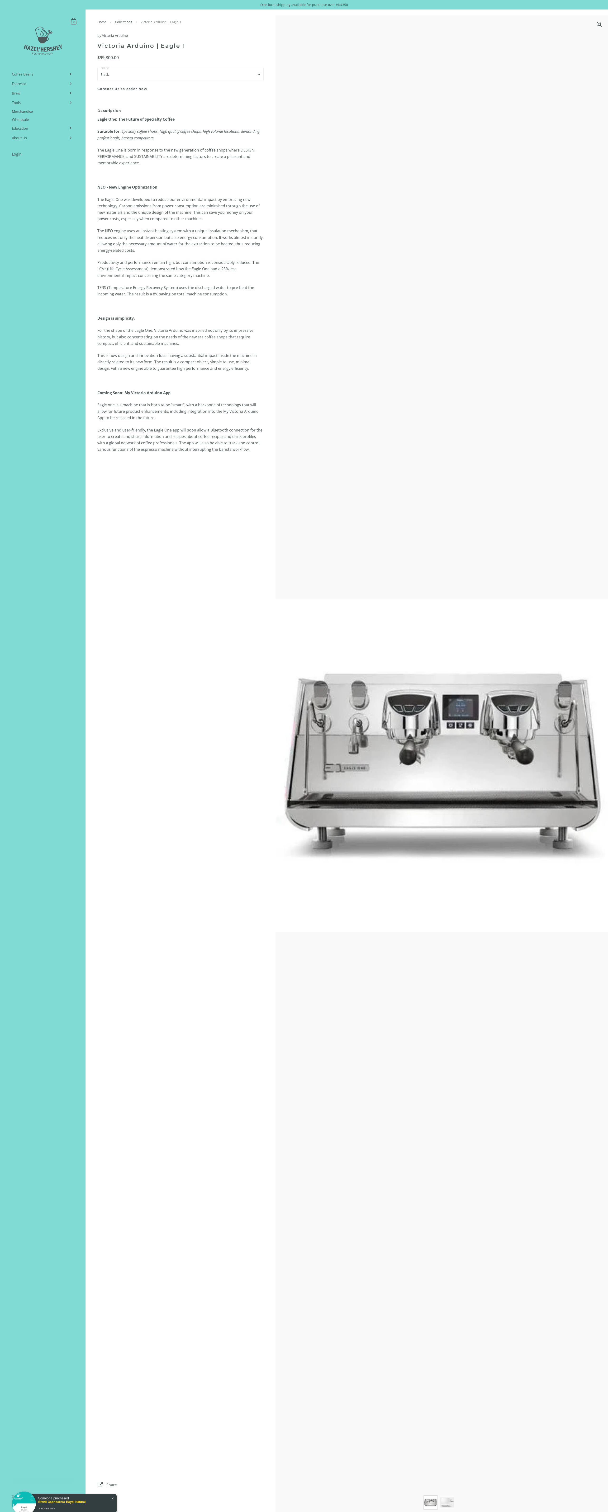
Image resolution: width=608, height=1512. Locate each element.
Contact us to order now (122, 89)
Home (102, 22)
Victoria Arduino (115, 35)
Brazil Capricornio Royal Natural (62, 1494)
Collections (123, 22)
